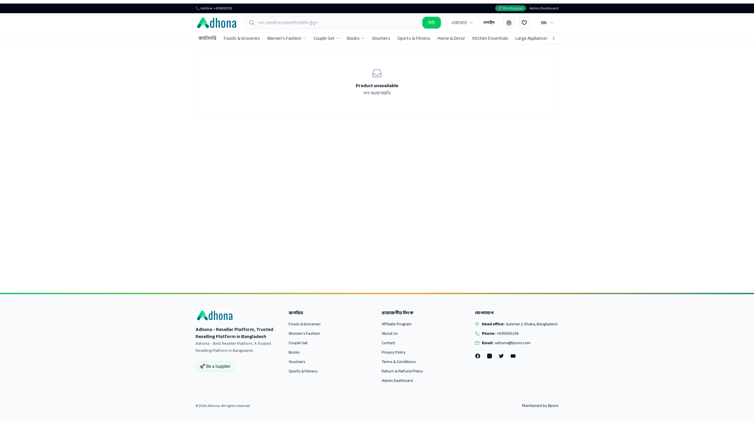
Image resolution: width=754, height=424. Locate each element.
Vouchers (297, 362)
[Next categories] (553, 38)
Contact (388, 343)
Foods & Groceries (305, 324)
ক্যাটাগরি (207, 38)
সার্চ (431, 22)
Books (294, 352)
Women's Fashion (304, 333)
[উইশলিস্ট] (524, 23)
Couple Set (298, 343)
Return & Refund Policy (402, 371)
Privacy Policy (394, 352)
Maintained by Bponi (540, 406)
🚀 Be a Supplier (510, 8)
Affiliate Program (396, 324)
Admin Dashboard (544, 8)
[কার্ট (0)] (509, 23)
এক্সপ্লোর (459, 22)
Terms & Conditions (399, 362)
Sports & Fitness (303, 371)
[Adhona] (216, 22)
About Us (390, 333)
